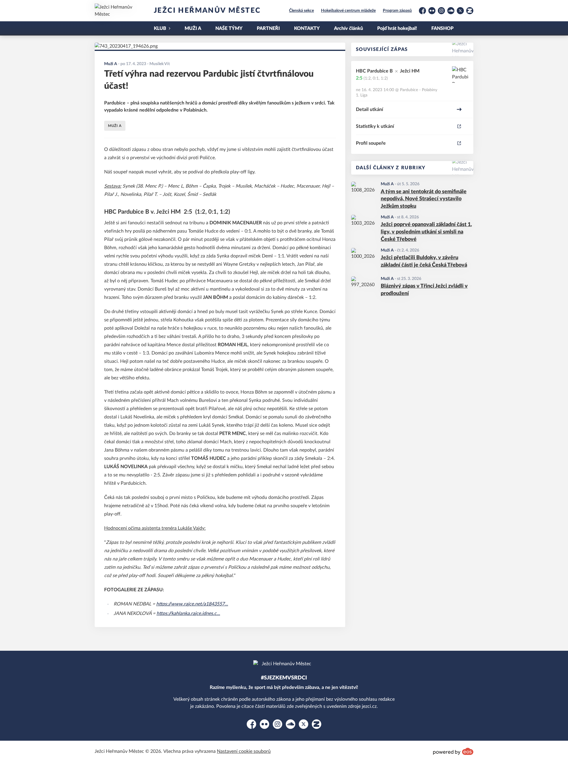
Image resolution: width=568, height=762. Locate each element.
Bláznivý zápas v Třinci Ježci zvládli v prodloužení (424, 289)
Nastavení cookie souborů (244, 751)
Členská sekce (301, 11)
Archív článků (348, 28)
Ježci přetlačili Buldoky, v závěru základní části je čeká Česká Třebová (424, 261)
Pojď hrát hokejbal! (397, 28)
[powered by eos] (453, 751)
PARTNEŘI (268, 28)
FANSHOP (442, 28)
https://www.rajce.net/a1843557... (192, 604)
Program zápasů (397, 11)
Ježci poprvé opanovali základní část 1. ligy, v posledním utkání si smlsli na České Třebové (426, 232)
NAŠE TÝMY (229, 28)
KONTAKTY (307, 28)
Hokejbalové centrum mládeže (348, 11)
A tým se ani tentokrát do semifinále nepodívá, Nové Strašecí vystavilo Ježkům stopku (424, 199)
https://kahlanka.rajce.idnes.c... (188, 613)
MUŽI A (193, 28)
